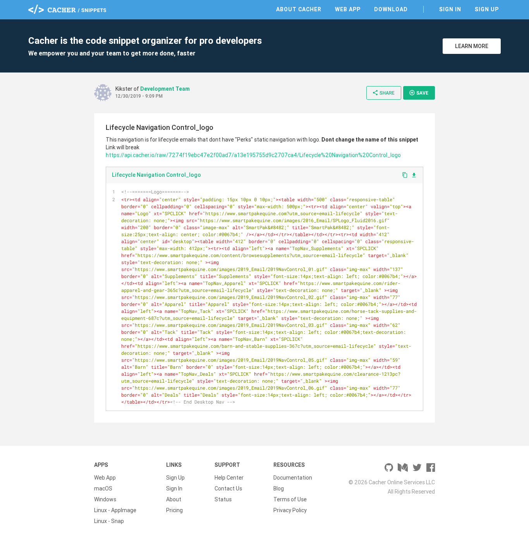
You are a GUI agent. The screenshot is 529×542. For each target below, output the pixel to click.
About (173, 499)
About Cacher (298, 9)
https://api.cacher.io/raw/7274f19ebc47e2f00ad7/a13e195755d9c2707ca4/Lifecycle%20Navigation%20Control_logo (253, 155)
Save (418, 93)
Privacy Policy (290, 510)
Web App (348, 9)
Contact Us (228, 488)
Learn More (471, 46)
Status (223, 499)
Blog (278, 488)
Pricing (174, 510)
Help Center (229, 477)
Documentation (292, 477)
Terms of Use (290, 499)
